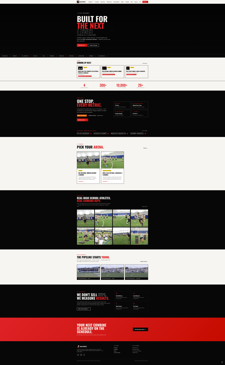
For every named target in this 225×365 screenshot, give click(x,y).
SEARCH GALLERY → (144, 261)
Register (145, 1)
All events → (145, 63)
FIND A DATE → (145, 206)
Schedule (127, 1)
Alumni (122, 1)
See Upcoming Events (140, 329)
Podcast (136, 1)
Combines (90, 1)
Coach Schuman (116, 1)
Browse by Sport (81, 120)
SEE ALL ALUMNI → (145, 130)
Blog (132, 1)
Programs (97, 1)
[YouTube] (78, 355)
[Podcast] (84, 355)
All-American (109, 1)
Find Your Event (81, 45)
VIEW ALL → (145, 148)
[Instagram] (81, 355)
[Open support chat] (222, 362)
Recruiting (103, 1)
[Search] (140, 1)
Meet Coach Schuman (83, 309)
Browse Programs (93, 45)
